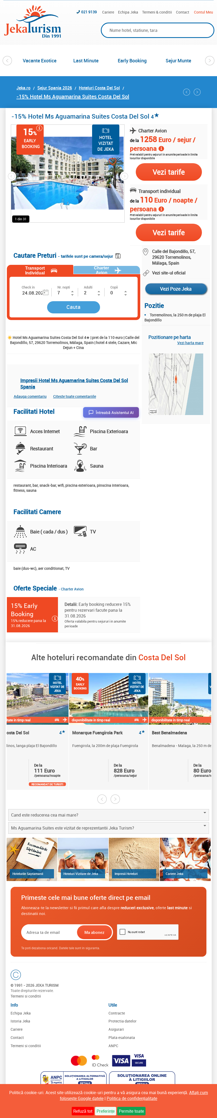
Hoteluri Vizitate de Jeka (81, 873)
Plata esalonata (121, 1037)
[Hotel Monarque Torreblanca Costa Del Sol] (197, 92)
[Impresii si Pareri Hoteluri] (134, 859)
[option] (39, 60)
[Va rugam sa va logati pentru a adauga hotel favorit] (103, 162)
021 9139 (89, 12)
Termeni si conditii (26, 996)
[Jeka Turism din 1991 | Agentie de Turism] (32, 36)
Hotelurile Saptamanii (27, 873)
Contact (182, 12)
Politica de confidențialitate (132, 1098)
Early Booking (132, 60)
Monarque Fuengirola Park (108, 733)
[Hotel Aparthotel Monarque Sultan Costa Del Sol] (186, 92)
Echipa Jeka (128, 12)
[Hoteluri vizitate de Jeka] (83, 859)
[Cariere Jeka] (185, 859)
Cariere (108, 12)
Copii (114, 287)
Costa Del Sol (162, 657)
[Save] (118, 255)
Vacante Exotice (39, 60)
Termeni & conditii (157, 12)
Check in (28, 287)
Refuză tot (82, 1111)
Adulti (88, 287)
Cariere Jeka (174, 873)
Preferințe (106, 1111)
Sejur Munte (178, 60)
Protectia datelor (122, 1021)
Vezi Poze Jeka (176, 289)
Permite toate (131, 1111)
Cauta (73, 306)
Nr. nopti (63, 287)
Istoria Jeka (20, 1021)
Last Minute (85, 60)
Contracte (116, 1013)
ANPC (113, 1045)
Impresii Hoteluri (126, 873)
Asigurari (116, 1029)
